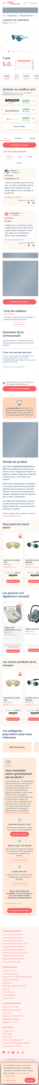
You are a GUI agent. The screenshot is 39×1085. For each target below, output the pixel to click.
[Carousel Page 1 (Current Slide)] (8, 51)
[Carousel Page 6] (21, 51)
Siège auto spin (9, 992)
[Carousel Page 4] (16, 51)
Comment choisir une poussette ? (16, 953)
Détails (32, 138)
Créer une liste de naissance (14, 950)
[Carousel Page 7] (24, 51)
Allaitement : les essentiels (13, 956)
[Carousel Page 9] (29, 51)
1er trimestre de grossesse (13, 934)
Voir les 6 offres (19, 126)
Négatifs (19, 163)
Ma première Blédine (11, 980)
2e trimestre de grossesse (13, 937)
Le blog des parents (12, 931)
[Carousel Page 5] (19, 51)
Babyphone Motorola (11, 1019)
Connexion (33, 3)
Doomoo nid (7, 983)
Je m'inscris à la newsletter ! (19, 910)
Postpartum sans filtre (11, 962)
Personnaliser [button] (11, 1080)
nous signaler (18, 93)
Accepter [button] (30, 1080)
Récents (10, 157)
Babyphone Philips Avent (13, 1016)
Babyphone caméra (10, 1007)
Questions (18, 138)
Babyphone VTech (10, 1022)
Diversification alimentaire (13, 959)
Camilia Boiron (8, 998)
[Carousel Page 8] (27, 51)
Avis (5, 138)
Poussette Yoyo (9, 971)
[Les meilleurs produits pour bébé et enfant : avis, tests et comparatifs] (13, 3)
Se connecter (19, 324)
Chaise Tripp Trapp (10, 974)
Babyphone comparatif (12, 1010)
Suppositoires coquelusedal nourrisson (18, 977)
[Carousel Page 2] (11, 51)
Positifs (29, 157)
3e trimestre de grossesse (13, 940)
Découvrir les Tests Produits (17, 813)
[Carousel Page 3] (14, 51)
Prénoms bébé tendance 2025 (15, 943)
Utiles (20, 157)
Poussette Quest (9, 995)
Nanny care (7, 1013)
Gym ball (6, 989)
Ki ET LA (13, 23)
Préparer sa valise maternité (14, 946)
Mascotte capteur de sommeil (14, 986)
